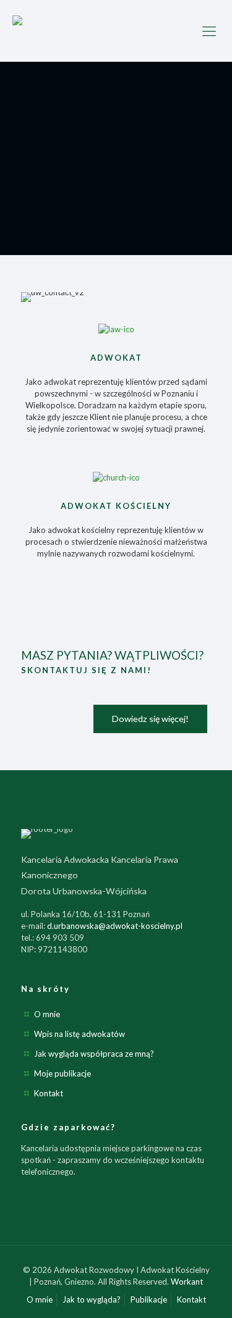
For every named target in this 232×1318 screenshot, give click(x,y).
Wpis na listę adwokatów (79, 1034)
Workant (187, 1282)
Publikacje (149, 1299)
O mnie (47, 1014)
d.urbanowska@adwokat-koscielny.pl (115, 926)
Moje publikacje (62, 1073)
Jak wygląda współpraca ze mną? (94, 1054)
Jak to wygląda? (91, 1299)
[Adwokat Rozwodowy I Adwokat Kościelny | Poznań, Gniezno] (116, 31)
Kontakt (48, 1093)
